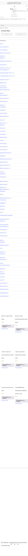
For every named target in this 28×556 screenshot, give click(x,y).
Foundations (3, 134)
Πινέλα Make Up (4, 226)
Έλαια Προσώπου (4, 98)
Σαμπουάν (2, 268)
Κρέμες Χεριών (3, 184)
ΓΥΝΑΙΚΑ (2, 17)
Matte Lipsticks (3, 286)
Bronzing (2, 128)
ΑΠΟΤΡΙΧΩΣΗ (3, 87)
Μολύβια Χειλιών (4, 289)
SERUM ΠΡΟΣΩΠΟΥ (4, 53)
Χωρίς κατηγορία (4, 296)
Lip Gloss (2, 277)
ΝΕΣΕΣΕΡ (2, 257)
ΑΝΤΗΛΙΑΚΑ (3, 64)
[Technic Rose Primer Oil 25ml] (7, 378)
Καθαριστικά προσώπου (5, 159)
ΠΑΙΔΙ (1, 263)
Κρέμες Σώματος (4, 181)
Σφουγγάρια (3, 259)
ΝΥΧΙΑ (1, 120)
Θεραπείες (2, 110)
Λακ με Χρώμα (3, 113)
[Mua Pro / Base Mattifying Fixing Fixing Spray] (21, 306)
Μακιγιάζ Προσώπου (5, 198)
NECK (1, 43)
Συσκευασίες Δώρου (5, 265)
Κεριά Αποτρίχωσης (4, 89)
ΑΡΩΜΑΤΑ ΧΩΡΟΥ (4, 79)
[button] (7, 326)
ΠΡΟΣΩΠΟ (2, 123)
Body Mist (2, 173)
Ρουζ (1, 212)
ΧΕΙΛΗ (1, 272)
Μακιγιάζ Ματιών (4, 189)
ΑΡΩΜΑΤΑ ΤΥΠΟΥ (4, 68)
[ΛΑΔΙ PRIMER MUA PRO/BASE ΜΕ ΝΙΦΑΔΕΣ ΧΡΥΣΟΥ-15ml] (21, 378)
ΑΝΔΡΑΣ (2, 56)
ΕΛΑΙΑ (1, 93)
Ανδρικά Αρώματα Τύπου (6, 73)
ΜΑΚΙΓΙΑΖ (2, 187)
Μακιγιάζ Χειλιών (4, 219)
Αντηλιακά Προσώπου (5, 152)
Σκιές (1, 194)
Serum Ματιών (3, 146)
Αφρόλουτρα (3, 82)
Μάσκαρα (2, 242)
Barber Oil (2, 58)
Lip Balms (2, 273)
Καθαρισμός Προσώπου (5, 61)
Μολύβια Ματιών (4, 245)
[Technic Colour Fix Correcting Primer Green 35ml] (7, 342)
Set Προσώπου (3, 149)
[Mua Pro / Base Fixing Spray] (7, 306)
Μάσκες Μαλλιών (4, 116)
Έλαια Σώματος (3, 101)
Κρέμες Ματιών (3, 162)
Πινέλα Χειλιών (3, 235)
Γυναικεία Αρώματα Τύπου (6, 76)
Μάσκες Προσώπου (4, 168)
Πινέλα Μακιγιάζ (4, 224)
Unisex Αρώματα (4, 69)
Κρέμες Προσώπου (4, 165)
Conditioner (2, 107)
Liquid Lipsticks (3, 283)
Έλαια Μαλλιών (3, 95)
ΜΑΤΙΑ (1, 240)
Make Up (2, 206)
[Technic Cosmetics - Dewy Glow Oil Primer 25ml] (21, 342)
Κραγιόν (2, 221)
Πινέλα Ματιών (3, 229)
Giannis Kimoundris (22, 542)
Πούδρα (2, 209)
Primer (1, 140)
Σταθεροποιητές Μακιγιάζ (6, 215)
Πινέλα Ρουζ (3, 232)
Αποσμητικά (3, 177)
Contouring (2, 200)
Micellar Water (3, 137)
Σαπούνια (2, 254)
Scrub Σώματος (3, 50)
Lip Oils (1, 280)
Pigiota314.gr (14, 542)
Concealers (2, 131)
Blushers (2, 125)
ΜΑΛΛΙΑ (2, 105)
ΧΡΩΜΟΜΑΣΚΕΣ (4, 293)
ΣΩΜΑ (1, 172)
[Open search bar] (11, 9)
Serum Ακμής (3, 143)
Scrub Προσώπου (4, 47)
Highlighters (2, 203)
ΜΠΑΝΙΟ (2, 252)
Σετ (1, 248)
